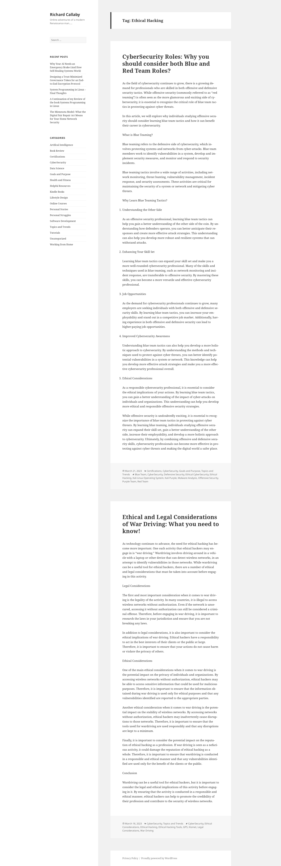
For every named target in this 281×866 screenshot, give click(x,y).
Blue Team (140, 474)
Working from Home (61, 244)
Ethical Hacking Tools (170, 827)
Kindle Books (57, 191)
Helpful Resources (60, 186)
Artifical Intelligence (61, 145)
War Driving (147, 830)
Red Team (142, 481)
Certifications (57, 156)
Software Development (63, 221)
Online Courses (58, 203)
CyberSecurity (58, 162)
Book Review (57, 150)
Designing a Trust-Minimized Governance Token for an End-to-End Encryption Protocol (67, 80)
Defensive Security (174, 474)
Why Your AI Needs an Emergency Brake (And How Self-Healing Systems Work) (66, 67)
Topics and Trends (60, 227)
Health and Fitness (60, 180)
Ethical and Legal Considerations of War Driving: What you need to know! (170, 524)
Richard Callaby (65, 14)
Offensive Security (208, 478)
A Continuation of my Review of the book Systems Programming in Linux (67, 102)
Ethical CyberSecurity (197, 474)
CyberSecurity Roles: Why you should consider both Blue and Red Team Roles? (166, 63)
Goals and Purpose (60, 174)
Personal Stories (59, 209)
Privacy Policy (130, 858)
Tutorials (55, 232)
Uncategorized (58, 238)
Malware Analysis (187, 478)
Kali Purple (171, 478)
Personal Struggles (60, 215)
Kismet (192, 827)
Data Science (57, 168)
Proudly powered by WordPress (159, 858)
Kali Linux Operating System (148, 478)
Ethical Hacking (148, 827)
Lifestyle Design (59, 197)
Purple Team (129, 481)
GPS (185, 827)
